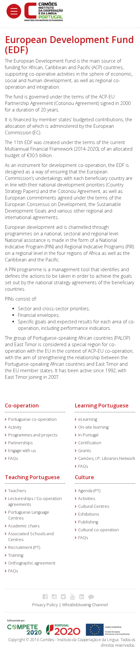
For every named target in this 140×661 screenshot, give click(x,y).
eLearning (87, 419)
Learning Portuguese (102, 405)
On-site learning (93, 427)
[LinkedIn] (83, 596)
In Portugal (88, 435)
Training (15, 555)
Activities (86, 498)
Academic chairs (23, 526)
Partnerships (20, 443)
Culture (84, 477)
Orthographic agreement (31, 563)
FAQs (13, 458)
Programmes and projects (32, 435)
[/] (43, 11)
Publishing (88, 522)
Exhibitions (88, 514)
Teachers (17, 490)
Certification (89, 443)
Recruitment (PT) (24, 547)
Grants (84, 450)
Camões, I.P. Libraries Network (106, 458)
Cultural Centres (93, 506)
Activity (14, 427)
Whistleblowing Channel (85, 605)
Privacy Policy (45, 605)
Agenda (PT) (89, 490)
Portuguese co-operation (32, 419)
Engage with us (22, 450)
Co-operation (22, 405)
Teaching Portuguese (32, 477)
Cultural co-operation (98, 530)
